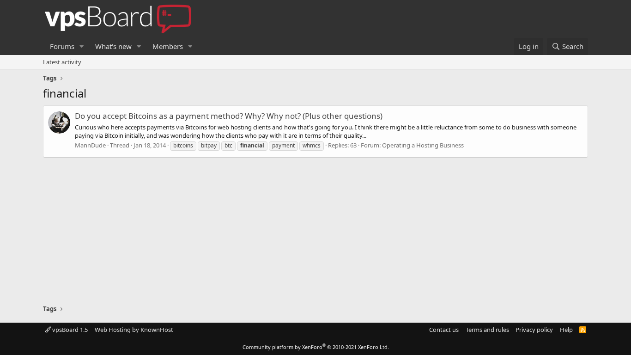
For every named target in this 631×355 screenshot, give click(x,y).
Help (566, 329)
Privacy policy (534, 329)
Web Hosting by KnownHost (134, 329)
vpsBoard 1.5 (69, 329)
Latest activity (62, 62)
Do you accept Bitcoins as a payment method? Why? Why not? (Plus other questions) (228, 115)
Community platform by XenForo (316, 346)
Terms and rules (487, 329)
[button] (81, 46)
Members (167, 46)
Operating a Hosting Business (423, 145)
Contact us (444, 329)
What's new (113, 46)
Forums (62, 46)
